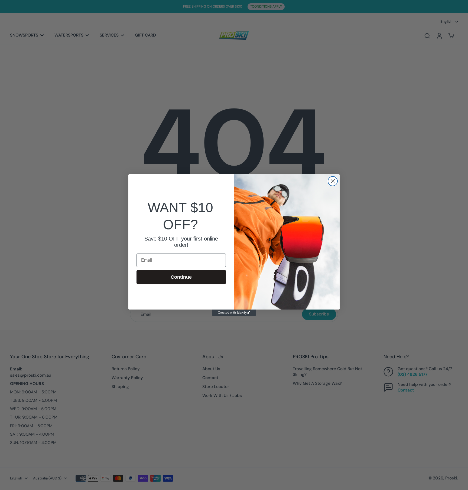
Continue (181, 277)
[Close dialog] (332, 181)
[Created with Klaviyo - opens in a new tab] (234, 313)
